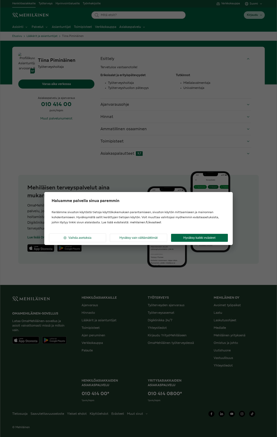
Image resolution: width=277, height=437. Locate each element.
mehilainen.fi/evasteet (145, 222)
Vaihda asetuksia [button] (79, 237)
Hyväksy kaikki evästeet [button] (199, 237)
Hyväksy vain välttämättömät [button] (138, 237)
